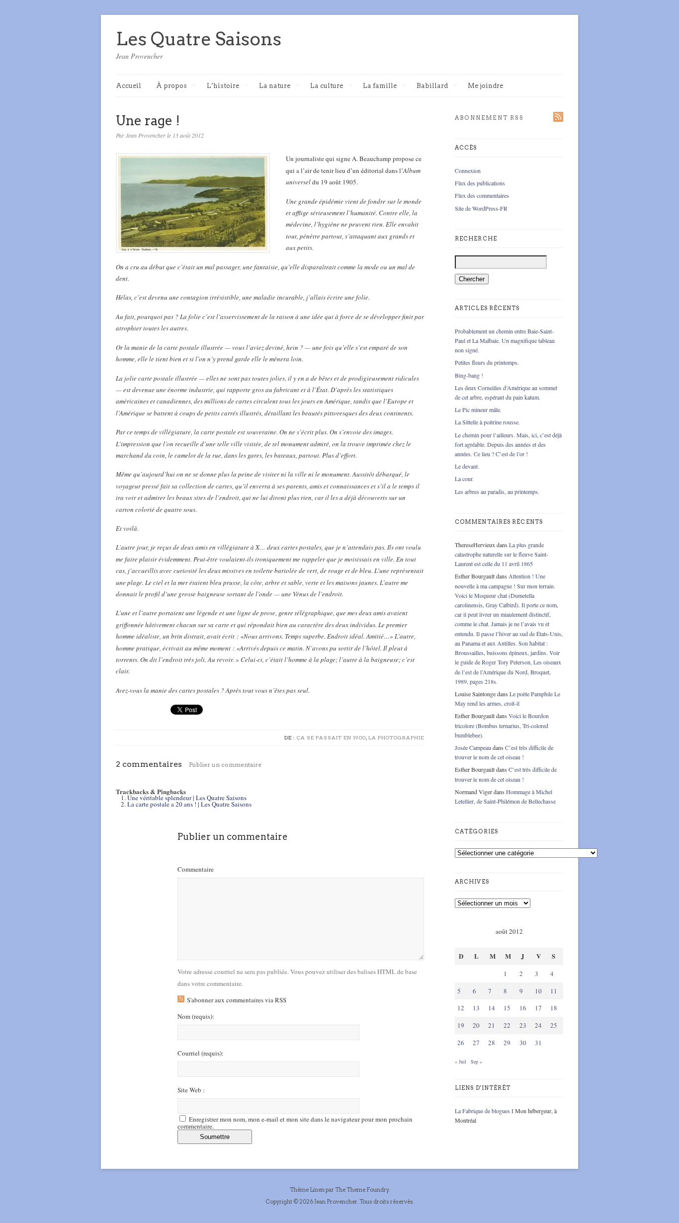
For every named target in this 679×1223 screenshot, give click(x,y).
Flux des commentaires (482, 195)
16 (522, 1007)
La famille (380, 86)
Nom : (195, 1016)
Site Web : (191, 1090)
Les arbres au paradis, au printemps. (497, 491)
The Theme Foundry (362, 1189)
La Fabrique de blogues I (484, 1111)
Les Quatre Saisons (198, 39)
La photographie (396, 737)
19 (460, 1025)
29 (507, 1042)
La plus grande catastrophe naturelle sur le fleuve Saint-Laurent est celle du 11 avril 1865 (501, 554)
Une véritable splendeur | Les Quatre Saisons (187, 797)
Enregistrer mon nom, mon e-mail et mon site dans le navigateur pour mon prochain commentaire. (295, 1123)
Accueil (128, 85)
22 (507, 1025)
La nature (274, 86)
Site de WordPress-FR (481, 208)
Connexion (468, 170)
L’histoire (223, 86)
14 (491, 1007)
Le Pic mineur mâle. (478, 409)
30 (522, 1042)
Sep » (476, 1061)
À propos (171, 86)
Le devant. (467, 466)
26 (460, 1042)
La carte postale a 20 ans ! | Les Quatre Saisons (189, 804)
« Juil (460, 1061)
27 (476, 1042)
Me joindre (485, 85)
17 (538, 1007)
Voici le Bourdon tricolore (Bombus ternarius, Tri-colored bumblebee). (502, 725)
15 (507, 1007)
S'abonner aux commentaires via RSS (236, 999)
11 (553, 990)
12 (460, 1007)
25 (553, 1025)
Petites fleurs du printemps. (487, 362)
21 (491, 1025)
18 (553, 1007)
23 (522, 1025)
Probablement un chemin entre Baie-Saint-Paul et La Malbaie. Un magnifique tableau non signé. (505, 340)
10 (538, 990)
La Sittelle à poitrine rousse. (487, 422)
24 (538, 1025)
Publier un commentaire (225, 764)
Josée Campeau (473, 747)
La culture (326, 86)
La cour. (464, 479)
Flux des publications (480, 183)
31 (538, 1042)
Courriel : (200, 1053)
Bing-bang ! (469, 375)
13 (476, 1007)
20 (476, 1025)
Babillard (432, 86)
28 (491, 1042)
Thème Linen (308, 1189)
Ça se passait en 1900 (331, 737)
